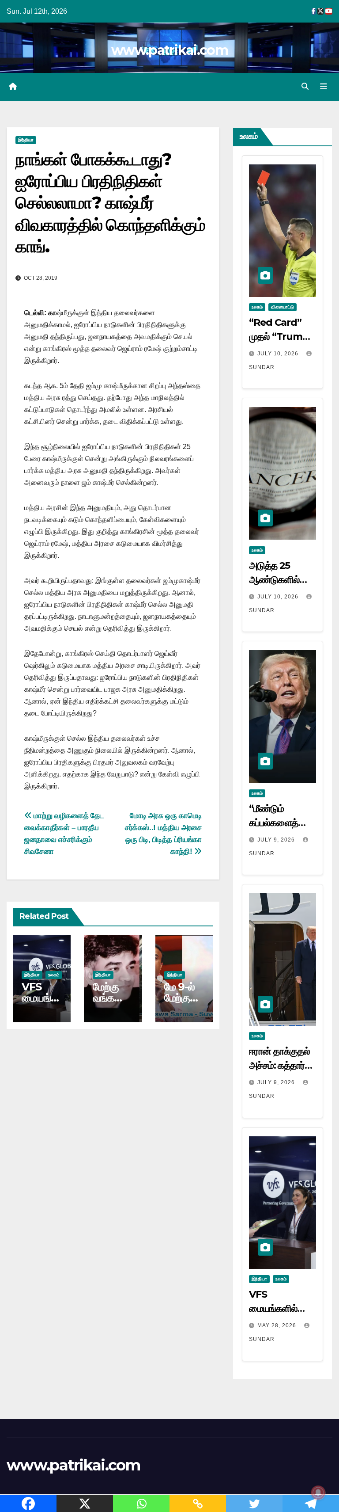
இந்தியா (26, 139)
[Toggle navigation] (323, 86)
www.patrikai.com (169, 50)
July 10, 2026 (278, 353)
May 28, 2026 (277, 1325)
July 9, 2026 (277, 840)
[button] (305, 86)
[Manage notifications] (318, 1492)
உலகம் (53, 974)
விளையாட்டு (282, 307)
